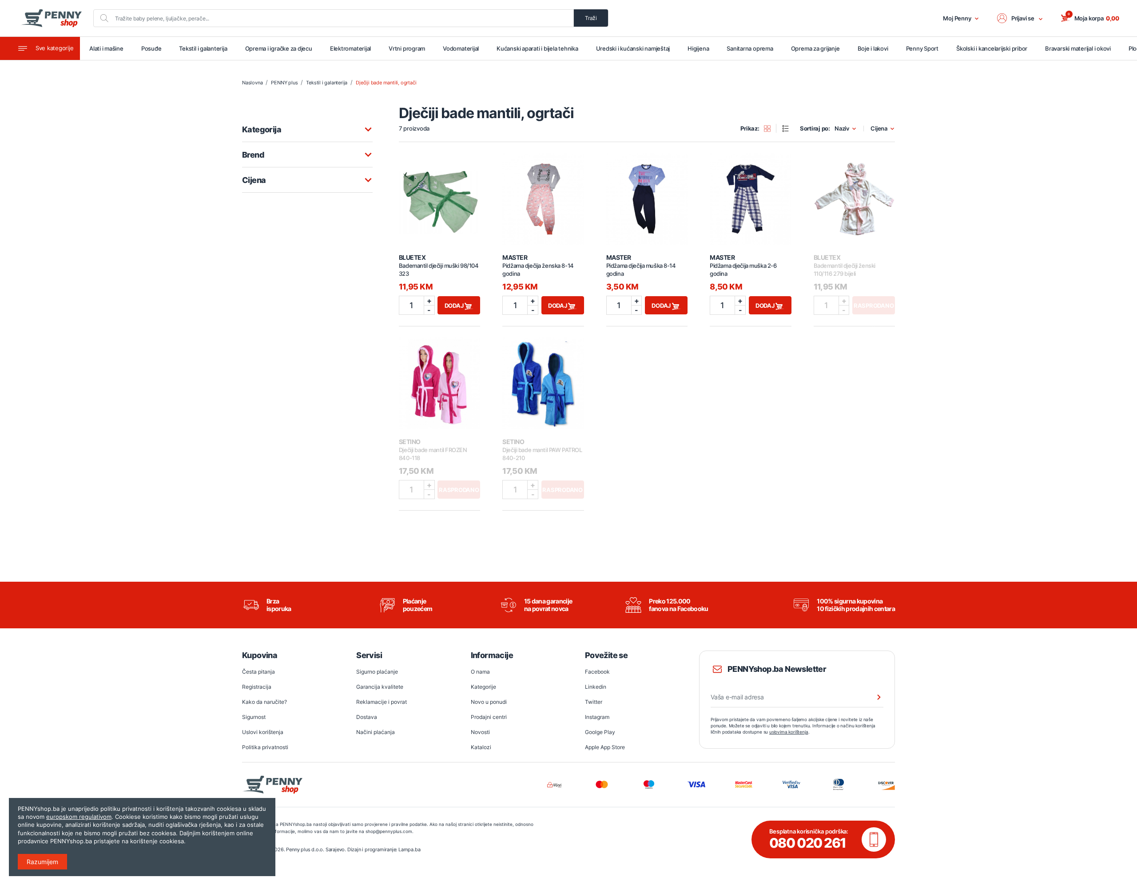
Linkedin (595, 686)
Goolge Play (600, 732)
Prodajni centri (489, 717)
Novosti (480, 732)
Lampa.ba (409, 849)
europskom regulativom (78, 816)
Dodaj (455, 305)
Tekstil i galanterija (203, 48)
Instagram (597, 717)
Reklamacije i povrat (381, 701)
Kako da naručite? (264, 701)
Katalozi (481, 747)
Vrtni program (407, 48)
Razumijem (42, 861)
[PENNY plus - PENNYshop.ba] (51, 18)
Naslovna (252, 82)
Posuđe (151, 48)
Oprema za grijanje (815, 48)
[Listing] (788, 128)
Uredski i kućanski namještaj (633, 48)
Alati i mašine (106, 48)
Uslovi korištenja (262, 732)
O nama (480, 671)
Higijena (698, 48)
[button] (1020, 18)
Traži (591, 18)
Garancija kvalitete (379, 686)
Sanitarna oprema (750, 48)
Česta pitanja (258, 671)
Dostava (366, 717)
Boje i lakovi (873, 48)
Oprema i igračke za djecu (278, 48)
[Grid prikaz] (770, 128)
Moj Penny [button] (957, 18)
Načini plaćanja (375, 732)
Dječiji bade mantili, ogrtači (386, 82)
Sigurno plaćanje (377, 671)
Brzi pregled (440, 194)
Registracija (256, 686)
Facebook (597, 671)
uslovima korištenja (788, 731)
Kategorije (483, 686)
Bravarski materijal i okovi (1078, 48)
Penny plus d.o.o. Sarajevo (315, 849)
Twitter (593, 701)
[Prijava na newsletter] (873, 697)
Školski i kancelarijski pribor (991, 48)
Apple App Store (605, 747)
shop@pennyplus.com (389, 831)
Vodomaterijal (461, 48)
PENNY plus (284, 82)
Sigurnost (254, 717)
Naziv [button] (842, 128)
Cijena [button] (879, 128)
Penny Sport (922, 48)
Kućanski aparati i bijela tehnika (537, 48)
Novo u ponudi (489, 701)
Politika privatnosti (265, 747)
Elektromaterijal (350, 48)
